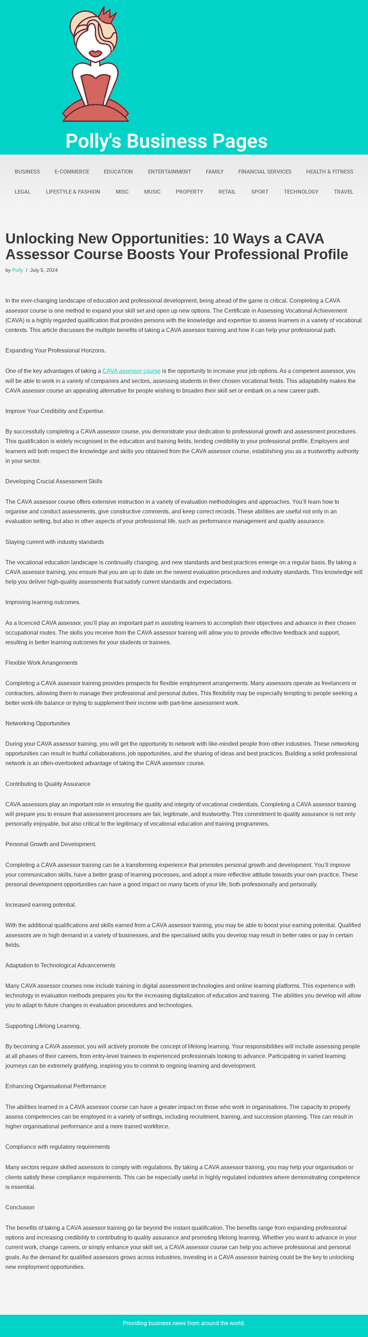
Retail (227, 192)
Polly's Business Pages (166, 140)
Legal (23, 192)
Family (215, 172)
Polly (17, 270)
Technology (301, 192)
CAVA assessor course (131, 371)
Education (118, 172)
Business (27, 172)
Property (189, 192)
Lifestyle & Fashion (73, 192)
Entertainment (169, 172)
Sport (259, 192)
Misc (122, 192)
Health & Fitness (329, 172)
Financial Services (264, 172)
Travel (343, 192)
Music (152, 192)
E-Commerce (72, 172)
